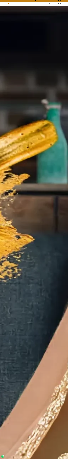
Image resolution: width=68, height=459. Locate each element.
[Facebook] (55, 1)
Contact (55, 3)
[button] (2, 456)
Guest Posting (49, 3)
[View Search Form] (60, 3)
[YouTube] (60, 1)
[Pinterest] (58, 1)
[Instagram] (57, 1)
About (44, 3)
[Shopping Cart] (58, 3)
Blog (40, 3)
